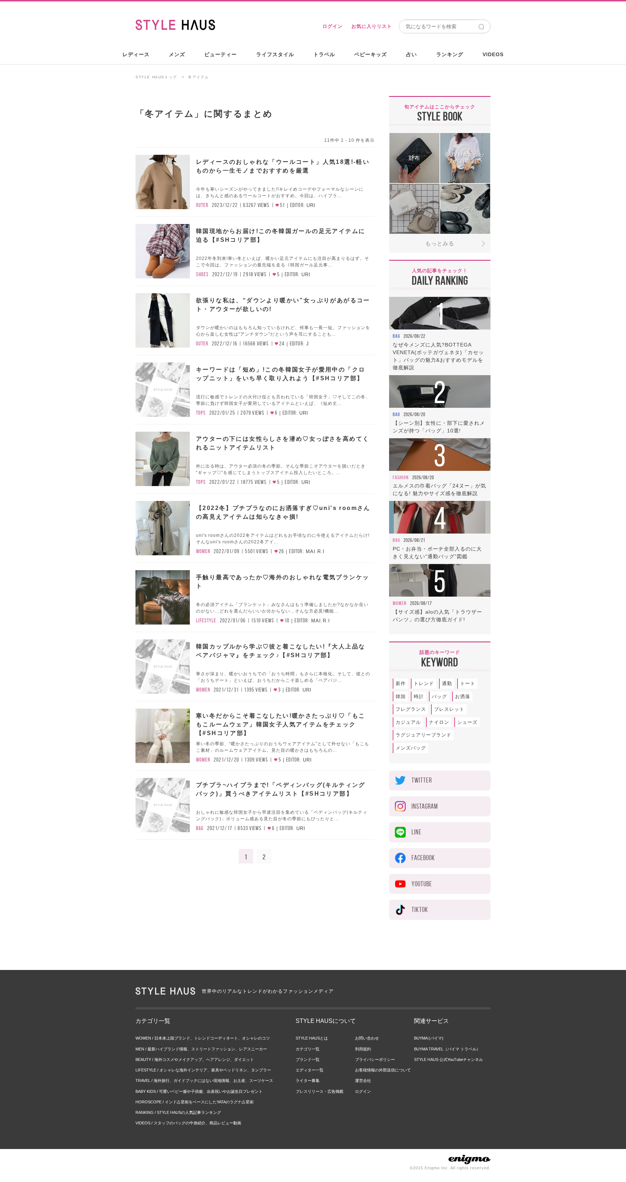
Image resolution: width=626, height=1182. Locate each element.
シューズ (467, 722)
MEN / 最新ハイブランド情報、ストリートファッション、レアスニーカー (201, 1049)
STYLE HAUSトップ (156, 77)
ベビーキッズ (370, 54)
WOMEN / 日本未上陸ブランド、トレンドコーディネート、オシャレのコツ (202, 1038)
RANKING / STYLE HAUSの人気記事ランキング (178, 1112)
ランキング (449, 54)
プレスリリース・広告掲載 (319, 1091)
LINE (417, 832)
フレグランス (411, 709)
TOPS (201, 413)
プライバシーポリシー (375, 1059)
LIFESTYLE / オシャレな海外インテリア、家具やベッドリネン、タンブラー (203, 1070)
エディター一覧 (310, 1070)
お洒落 (462, 696)
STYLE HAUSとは (312, 1038)
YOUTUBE (422, 884)
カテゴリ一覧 (308, 1049)
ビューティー (220, 54)
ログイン (332, 26)
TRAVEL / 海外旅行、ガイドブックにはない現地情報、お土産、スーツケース (204, 1080)
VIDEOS (493, 54)
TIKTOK (420, 909)
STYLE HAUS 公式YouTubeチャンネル (448, 1059)
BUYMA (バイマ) (428, 1038)
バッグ (439, 696)
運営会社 (363, 1080)
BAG (200, 828)
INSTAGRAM (425, 806)
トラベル (324, 54)
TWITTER (422, 780)
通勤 (447, 683)
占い (411, 54)
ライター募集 (308, 1080)
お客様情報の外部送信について (383, 1070)
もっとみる (439, 243)
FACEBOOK (423, 858)
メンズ (177, 54)
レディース (136, 54)
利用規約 (363, 1049)
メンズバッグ (411, 748)
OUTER (202, 205)
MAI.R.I (315, 551)
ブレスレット (449, 709)
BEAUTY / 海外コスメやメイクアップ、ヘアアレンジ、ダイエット (194, 1059)
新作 (401, 683)
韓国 (401, 696)
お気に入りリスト (371, 26)
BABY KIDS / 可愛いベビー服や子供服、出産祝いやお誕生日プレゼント (199, 1091)
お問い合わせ (367, 1038)
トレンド (424, 683)
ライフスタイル (275, 54)
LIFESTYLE (206, 620)
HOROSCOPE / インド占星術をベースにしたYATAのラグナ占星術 (194, 1102)
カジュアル (408, 722)
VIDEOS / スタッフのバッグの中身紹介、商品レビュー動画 (188, 1123)
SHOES (202, 274)
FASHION (401, 477)
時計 (419, 696)
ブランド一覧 (308, 1059)
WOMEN (203, 551)
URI (311, 205)
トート (467, 683)
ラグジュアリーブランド (423, 735)
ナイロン (439, 722)
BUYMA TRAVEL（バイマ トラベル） (447, 1049)
